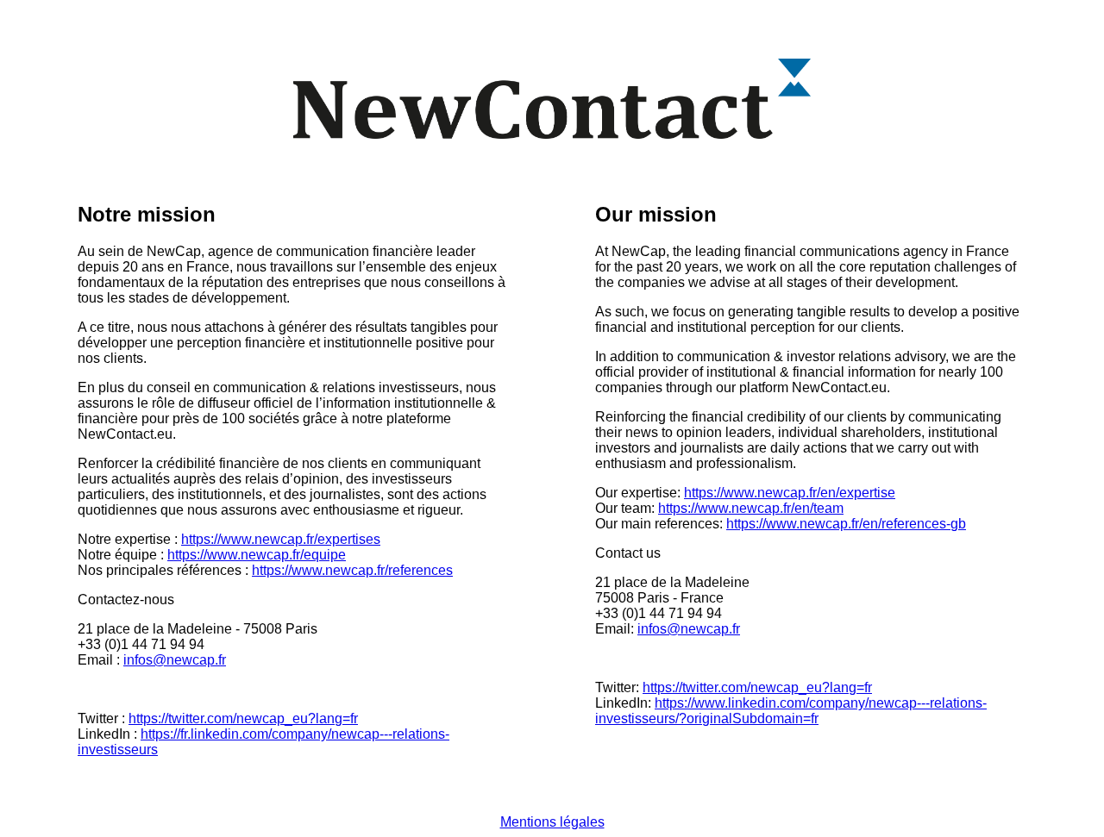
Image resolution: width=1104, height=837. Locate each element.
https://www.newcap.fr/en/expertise (789, 492)
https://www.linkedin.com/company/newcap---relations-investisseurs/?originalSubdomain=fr (791, 711)
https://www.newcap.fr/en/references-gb (846, 523)
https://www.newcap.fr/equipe (256, 554)
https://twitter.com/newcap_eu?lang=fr (243, 718)
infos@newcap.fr (174, 660)
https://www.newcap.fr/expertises (280, 539)
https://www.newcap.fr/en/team (751, 508)
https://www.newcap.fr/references (352, 570)
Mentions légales (552, 822)
